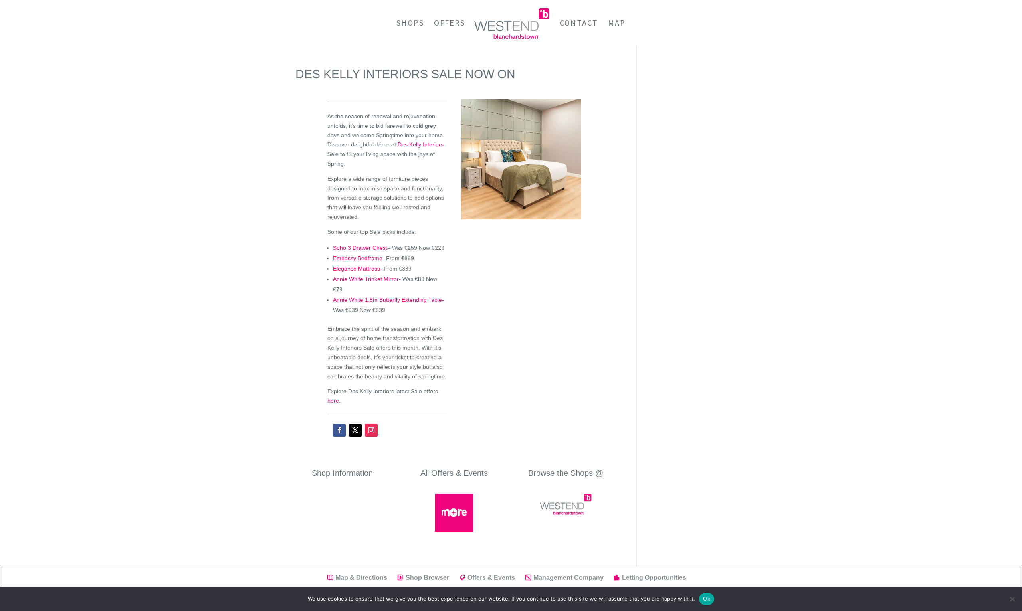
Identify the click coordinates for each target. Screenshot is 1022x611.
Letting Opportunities (654, 577)
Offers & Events (491, 577)
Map (617, 24)
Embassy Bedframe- (358, 258)
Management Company (568, 577)
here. (334, 400)
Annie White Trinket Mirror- (367, 279)
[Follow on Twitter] (355, 430)
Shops (410, 24)
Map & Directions (361, 577)
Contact (579, 24)
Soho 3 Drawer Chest (360, 248)
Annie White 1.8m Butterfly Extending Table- (388, 300)
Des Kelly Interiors (421, 144)
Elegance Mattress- (357, 268)
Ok (706, 598)
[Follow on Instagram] (371, 430)
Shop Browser (427, 577)
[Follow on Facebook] (339, 430)
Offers (449, 24)
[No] (1012, 599)
